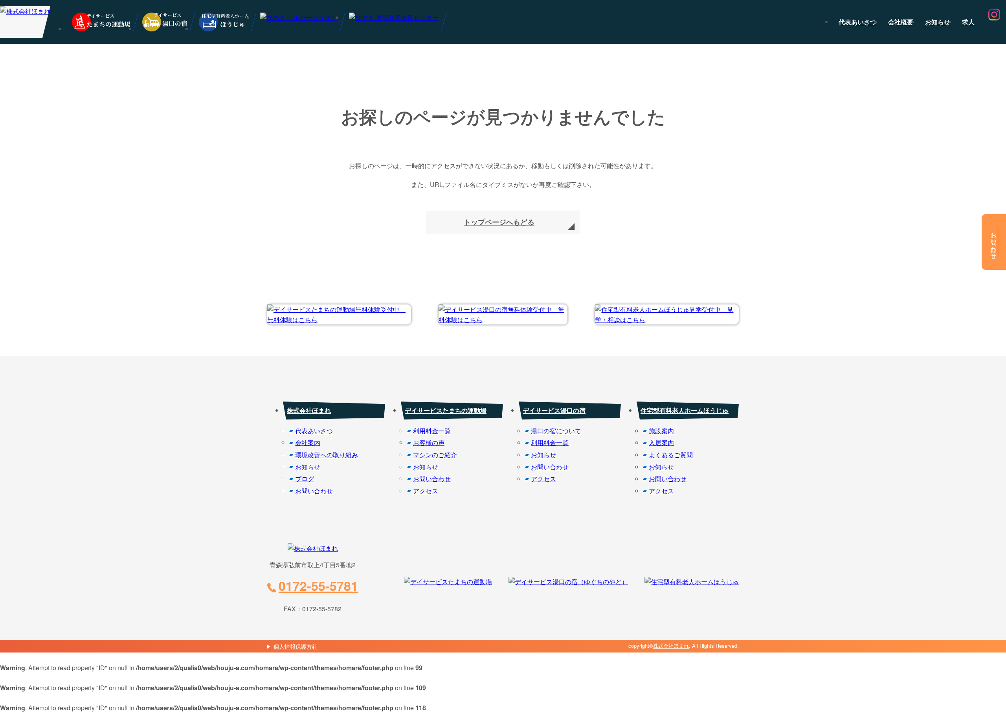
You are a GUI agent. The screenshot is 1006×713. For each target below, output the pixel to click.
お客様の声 (428, 442)
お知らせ (937, 21)
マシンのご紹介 (435, 454)
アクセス (425, 490)
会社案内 (307, 442)
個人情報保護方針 (296, 646)
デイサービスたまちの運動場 (445, 410)
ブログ (304, 478)
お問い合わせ (314, 490)
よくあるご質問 (671, 454)
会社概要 (900, 21)
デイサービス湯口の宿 (554, 410)
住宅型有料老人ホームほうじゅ (685, 410)
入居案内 (661, 442)
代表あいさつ (857, 21)
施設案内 (661, 430)
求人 (968, 21)
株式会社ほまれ (309, 410)
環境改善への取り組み (326, 454)
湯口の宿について (556, 430)
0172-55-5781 (318, 586)
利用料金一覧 (432, 430)
